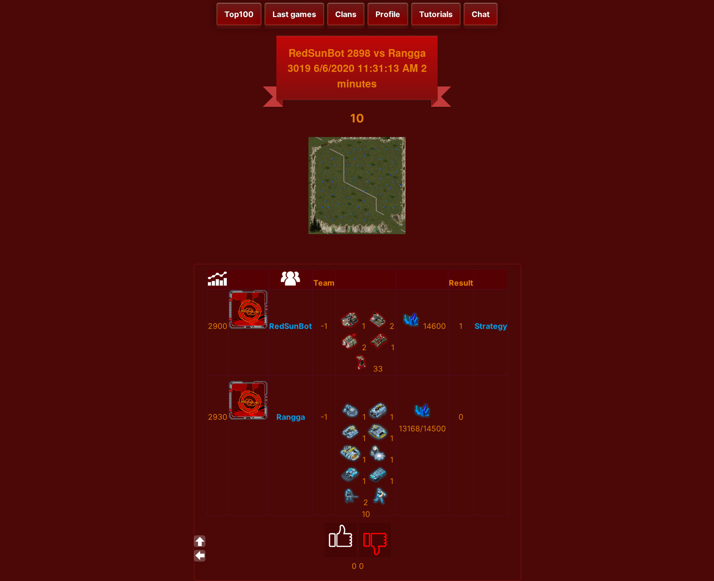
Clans (346, 14)
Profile (387, 14)
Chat (481, 14)
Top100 (239, 14)
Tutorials (436, 14)
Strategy (491, 326)
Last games (294, 14)
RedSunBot (290, 326)
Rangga (290, 417)
